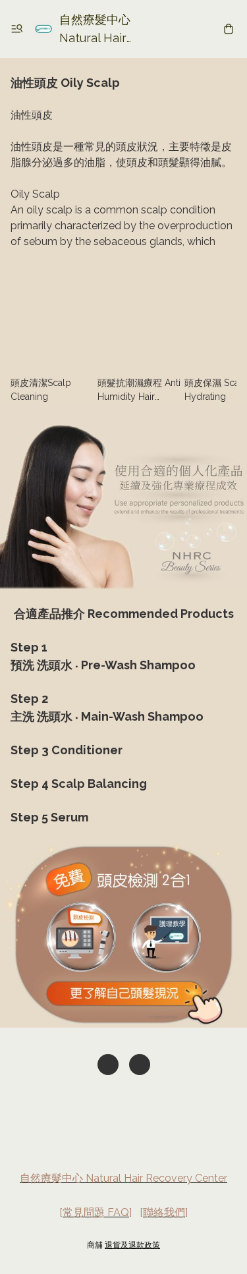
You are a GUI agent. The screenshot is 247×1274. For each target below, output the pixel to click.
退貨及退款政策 (132, 1245)
